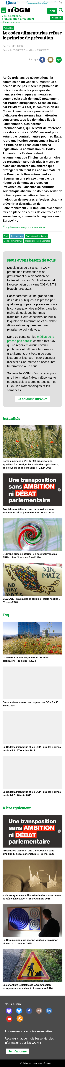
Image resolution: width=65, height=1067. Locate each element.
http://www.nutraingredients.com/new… (26, 227)
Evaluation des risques (36, 236)
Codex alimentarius (13, 241)
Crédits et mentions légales (35, 1063)
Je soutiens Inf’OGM (32, 399)
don (52, 11)
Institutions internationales (37, 241)
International (17, 236)
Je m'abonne (17, 1051)
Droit (6, 236)
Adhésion (56, 18)
